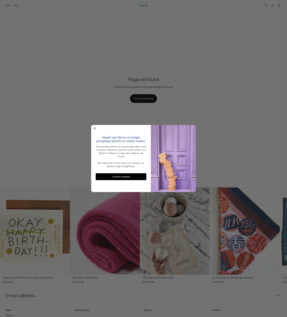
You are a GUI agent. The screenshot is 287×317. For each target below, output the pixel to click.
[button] (94, 128)
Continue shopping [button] (121, 176)
